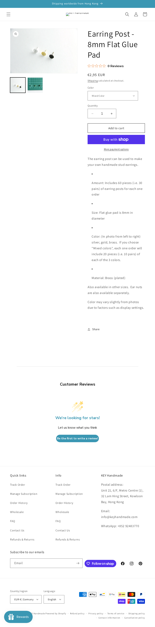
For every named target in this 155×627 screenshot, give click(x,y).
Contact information (109, 617)
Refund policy (77, 613)
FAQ (12, 521)
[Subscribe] (77, 563)
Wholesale (17, 512)
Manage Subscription (23, 494)
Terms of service (115, 613)
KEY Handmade (37, 613)
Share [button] (96, 329)
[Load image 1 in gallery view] (17, 85)
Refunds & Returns (22, 539)
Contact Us (17, 530)
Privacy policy (95, 613)
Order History (19, 503)
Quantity (93, 105)
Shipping (93, 80)
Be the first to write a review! (77, 438)
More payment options (116, 149)
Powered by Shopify (55, 613)
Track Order (17, 484)
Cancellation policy (134, 617)
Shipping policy (136, 613)
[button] (8, 14)
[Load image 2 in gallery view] (35, 85)
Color (91, 87)
